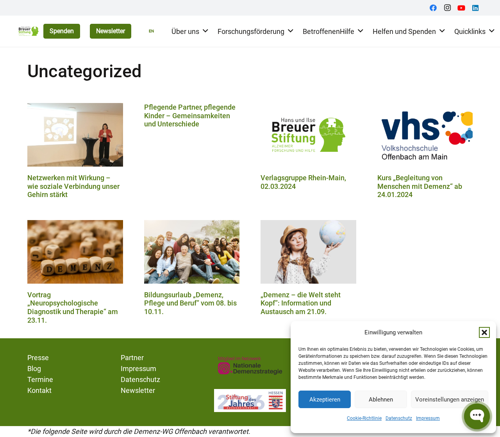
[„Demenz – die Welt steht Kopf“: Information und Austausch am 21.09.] (308, 252)
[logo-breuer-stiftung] (28, 31)
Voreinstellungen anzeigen (449, 399)
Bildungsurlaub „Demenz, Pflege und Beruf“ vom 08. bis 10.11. (190, 303)
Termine (40, 379)
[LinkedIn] (475, 8)
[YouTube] (461, 8)
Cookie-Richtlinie (364, 418)
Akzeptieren (324, 399)
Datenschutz (399, 418)
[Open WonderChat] (477, 416)
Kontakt (39, 390)
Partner (132, 358)
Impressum (428, 418)
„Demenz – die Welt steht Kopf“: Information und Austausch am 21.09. (301, 303)
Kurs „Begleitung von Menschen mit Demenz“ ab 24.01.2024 (419, 186)
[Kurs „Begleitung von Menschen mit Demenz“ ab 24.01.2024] (425, 135)
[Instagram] (447, 8)
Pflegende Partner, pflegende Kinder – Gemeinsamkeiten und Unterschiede (190, 115)
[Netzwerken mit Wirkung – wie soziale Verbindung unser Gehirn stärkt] (75, 135)
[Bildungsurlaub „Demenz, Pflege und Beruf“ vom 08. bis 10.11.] (192, 252)
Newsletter (138, 390)
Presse (38, 358)
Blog (34, 368)
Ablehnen (381, 399)
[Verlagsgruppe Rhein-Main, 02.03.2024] (308, 135)
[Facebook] (433, 8)
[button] (484, 332)
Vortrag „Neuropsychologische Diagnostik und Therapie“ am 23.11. (72, 307)
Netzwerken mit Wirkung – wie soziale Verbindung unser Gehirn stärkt (73, 186)
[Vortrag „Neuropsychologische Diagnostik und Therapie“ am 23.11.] (75, 252)
